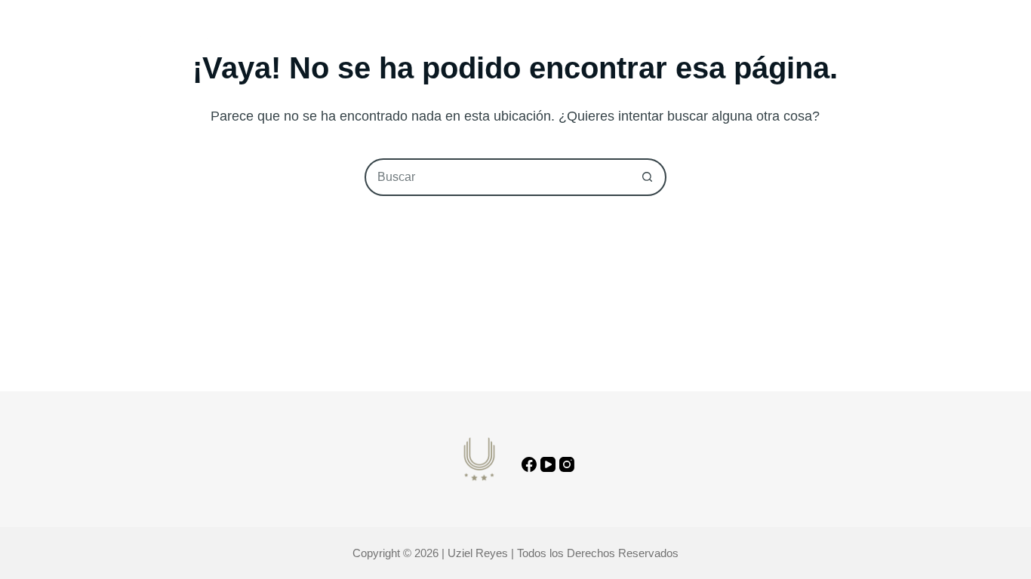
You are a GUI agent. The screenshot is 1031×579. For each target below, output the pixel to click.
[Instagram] (566, 464)
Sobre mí (467, 41)
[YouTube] (548, 464)
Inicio (397, 41)
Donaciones (613, 41)
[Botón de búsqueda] (647, 177)
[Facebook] (529, 464)
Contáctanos (929, 41)
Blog (535, 41)
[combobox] (498, 177)
